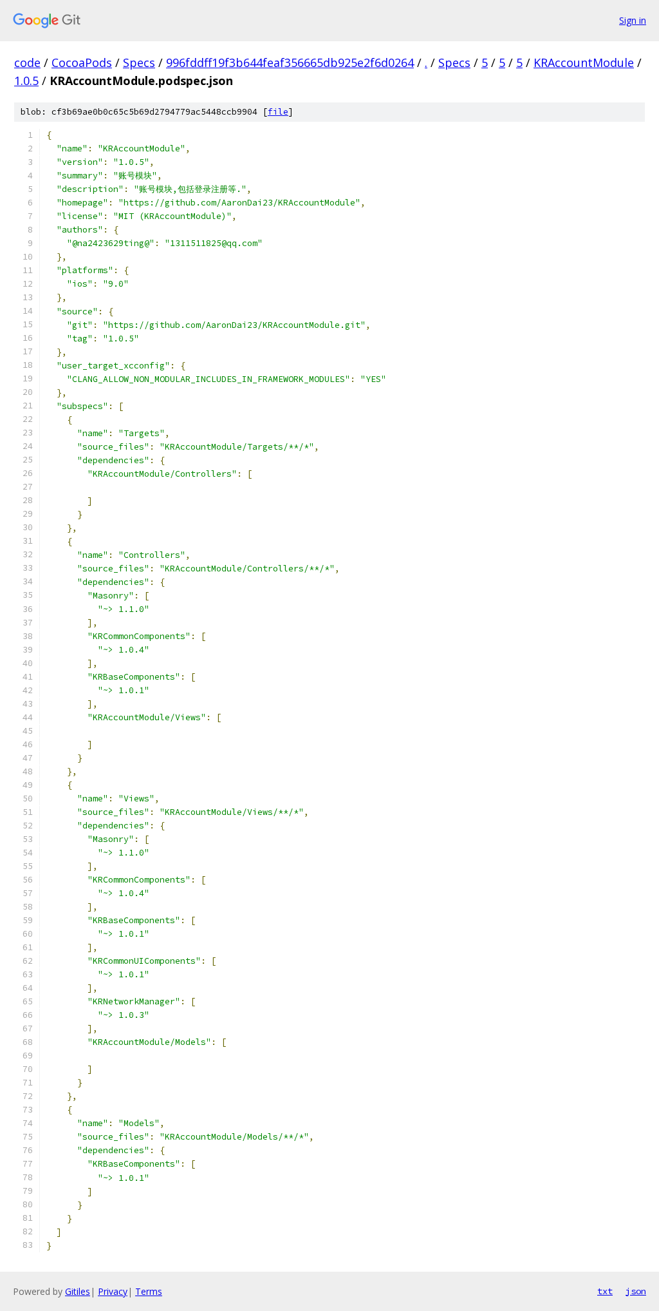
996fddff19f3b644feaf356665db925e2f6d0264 (290, 62)
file (278, 111)
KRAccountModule (584, 62)
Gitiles (77, 1291)
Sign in (632, 20)
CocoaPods (81, 62)
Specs (139, 62)
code (27, 62)
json (636, 1291)
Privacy (112, 1291)
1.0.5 (26, 80)
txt (605, 1291)
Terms (148, 1291)
